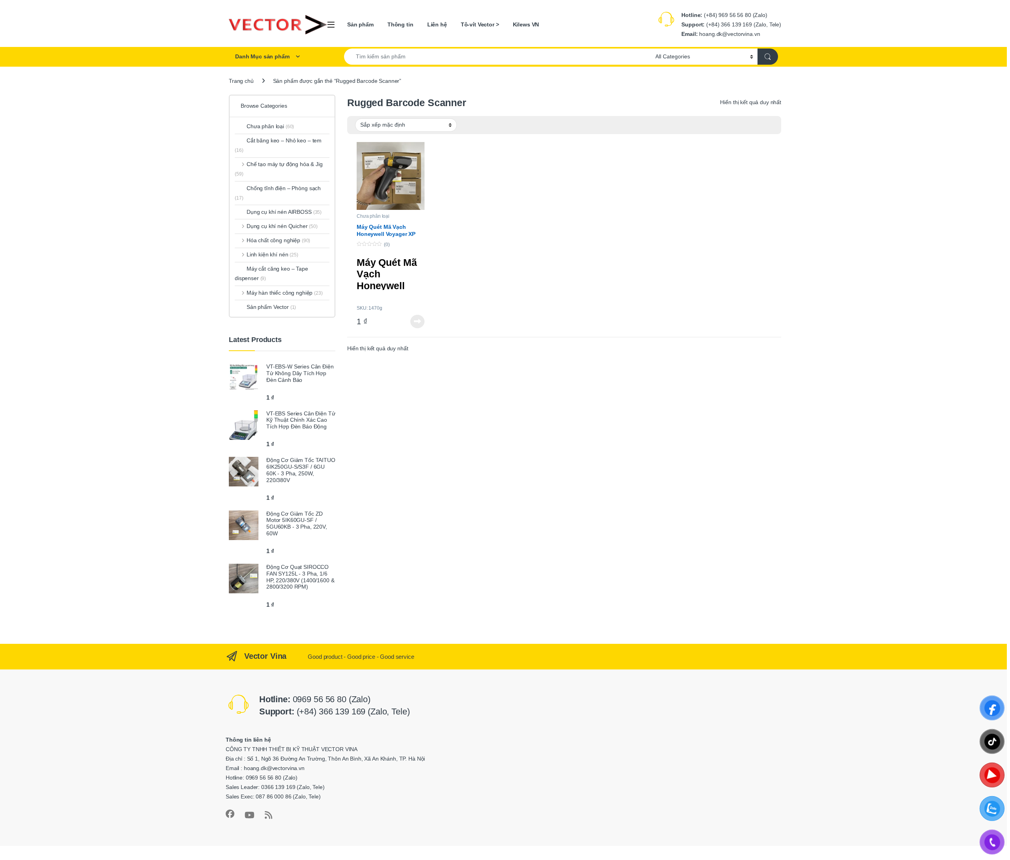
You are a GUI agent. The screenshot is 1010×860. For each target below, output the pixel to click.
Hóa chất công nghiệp (278, 240)
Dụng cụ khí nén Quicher (282, 226)
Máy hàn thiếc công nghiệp (285, 293)
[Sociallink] (230, 814)
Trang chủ (241, 81)
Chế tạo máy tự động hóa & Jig (279, 169)
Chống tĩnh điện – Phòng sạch (278, 193)
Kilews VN (526, 24)
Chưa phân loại (373, 216)
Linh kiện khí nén (272, 254)
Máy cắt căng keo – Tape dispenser (271, 273)
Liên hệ (437, 24)
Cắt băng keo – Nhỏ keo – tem (278, 145)
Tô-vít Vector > (480, 24)
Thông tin (400, 24)
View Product (415, 321)
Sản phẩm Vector (271, 307)
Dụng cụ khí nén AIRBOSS (284, 212)
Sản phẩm (360, 24)
